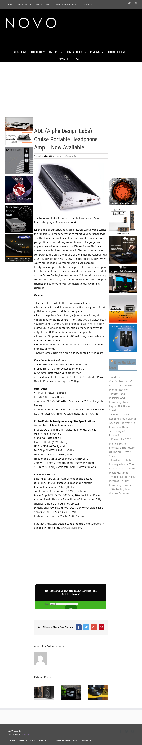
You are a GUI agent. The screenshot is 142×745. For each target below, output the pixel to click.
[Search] (77, 58)
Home (58, 156)
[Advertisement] (68, 39)
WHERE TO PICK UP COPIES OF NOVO (35, 740)
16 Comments (69, 156)
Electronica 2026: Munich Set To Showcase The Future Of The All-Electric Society (122, 448)
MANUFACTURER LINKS (66, 740)
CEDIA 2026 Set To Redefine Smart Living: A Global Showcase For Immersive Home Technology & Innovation (122, 425)
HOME (12, 740)
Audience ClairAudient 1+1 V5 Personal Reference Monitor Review (121, 383)
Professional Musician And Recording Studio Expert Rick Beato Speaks (119, 402)
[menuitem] (10, 4)
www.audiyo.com (71, 527)
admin (60, 646)
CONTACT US (87, 740)
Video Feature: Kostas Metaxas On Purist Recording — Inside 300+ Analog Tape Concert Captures (123, 485)
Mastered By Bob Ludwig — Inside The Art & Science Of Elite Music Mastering (122, 466)
